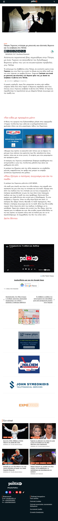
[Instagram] (11, 51)
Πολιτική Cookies (35, 501)
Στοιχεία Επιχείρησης (37, 512)
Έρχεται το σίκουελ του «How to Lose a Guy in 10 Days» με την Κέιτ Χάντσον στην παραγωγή (43, 442)
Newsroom (40, 473)
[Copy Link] (22, 51)
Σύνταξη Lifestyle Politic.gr (16, 444)
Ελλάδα (5, 43)
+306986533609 (10, 502)
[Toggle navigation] (4, 1)
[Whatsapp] (13, 51)
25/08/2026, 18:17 (34, 446)
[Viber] (16, 51)
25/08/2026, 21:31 (6, 444)
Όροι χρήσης (34, 498)
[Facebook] (5, 51)
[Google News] (24, 51)
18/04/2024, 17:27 (10, 54)
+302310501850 (10, 500)
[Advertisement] (29, 105)
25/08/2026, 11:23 (34, 473)
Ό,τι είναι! (10, 437)
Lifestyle (5, 437)
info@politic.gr (11, 498)
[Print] (19, 51)
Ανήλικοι (8, 288)
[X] (8, 51)
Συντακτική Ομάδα (36, 509)
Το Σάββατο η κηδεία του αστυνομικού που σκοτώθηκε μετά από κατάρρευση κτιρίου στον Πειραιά (42, 299)
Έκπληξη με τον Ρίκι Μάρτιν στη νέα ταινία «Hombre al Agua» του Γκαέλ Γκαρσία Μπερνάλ (14, 468)
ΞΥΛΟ (11, 288)
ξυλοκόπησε (15, 288)
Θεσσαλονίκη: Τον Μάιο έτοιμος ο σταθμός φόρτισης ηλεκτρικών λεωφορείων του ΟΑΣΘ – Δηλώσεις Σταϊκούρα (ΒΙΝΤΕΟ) (16, 299)
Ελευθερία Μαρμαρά (22, 54)
